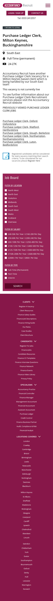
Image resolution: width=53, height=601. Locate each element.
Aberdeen (26, 533)
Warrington (26, 585)
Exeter (26, 556)
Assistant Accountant (26, 410)
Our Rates (27, 327)
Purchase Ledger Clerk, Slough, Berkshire (26, 133)
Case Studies (26, 331)
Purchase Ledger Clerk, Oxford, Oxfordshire (20, 122)
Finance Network (26, 366)
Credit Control (26, 418)
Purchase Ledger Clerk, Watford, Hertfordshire (21, 128)
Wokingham (26, 509)
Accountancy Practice (26, 389)
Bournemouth (26, 564)
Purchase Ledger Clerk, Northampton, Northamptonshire (24, 137)
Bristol (26, 453)
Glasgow (26, 513)
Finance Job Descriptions (26, 318)
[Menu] (48, 5)
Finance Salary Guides (26, 314)
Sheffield (26, 501)
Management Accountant (26, 401)
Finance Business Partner (26, 422)
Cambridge (26, 449)
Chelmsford (26, 529)
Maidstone (26, 505)
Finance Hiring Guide (26, 323)
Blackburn (26, 486)
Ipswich (27, 525)
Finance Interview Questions (26, 362)
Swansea (26, 482)
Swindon (26, 543)
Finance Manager (26, 397)
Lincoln (26, 537)
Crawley (26, 445)
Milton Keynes (26, 492)
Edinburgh (26, 474)
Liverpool (26, 517)
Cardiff (26, 521)
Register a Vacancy (26, 306)
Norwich (26, 589)
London (26, 441)
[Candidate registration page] (6, 156)
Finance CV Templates (26, 358)
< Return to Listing (12, 28)
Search (17, 286)
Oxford (26, 568)
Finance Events (27, 370)
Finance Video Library (26, 374)
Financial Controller (26, 393)
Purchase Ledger (26, 414)
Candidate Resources (26, 354)
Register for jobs (26, 346)
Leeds (26, 461)
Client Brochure (26, 335)
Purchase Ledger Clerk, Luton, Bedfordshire (20, 143)
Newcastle (26, 465)
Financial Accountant (26, 405)
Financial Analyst (26, 430)
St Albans (26, 496)
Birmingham (27, 457)
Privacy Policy (26, 378)
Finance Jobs (26, 350)
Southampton (26, 560)
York (26, 552)
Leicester (26, 581)
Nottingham (27, 478)
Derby (26, 572)
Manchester (26, 470)
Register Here (34, 160)
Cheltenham (27, 548)
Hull (26, 576)
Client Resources (26, 310)
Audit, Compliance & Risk (27, 426)
